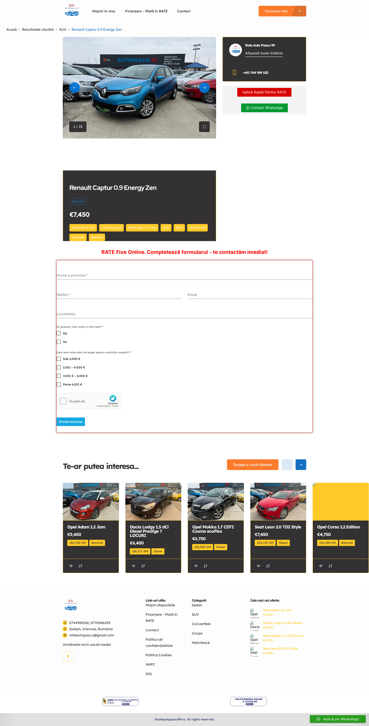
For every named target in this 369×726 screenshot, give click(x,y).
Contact (183, 11)
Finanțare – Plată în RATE (161, 617)
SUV (62, 29)
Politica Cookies (159, 655)
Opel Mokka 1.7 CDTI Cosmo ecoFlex (284, 635)
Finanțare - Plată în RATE (146, 11)
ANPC (150, 664)
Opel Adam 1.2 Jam (277, 610)
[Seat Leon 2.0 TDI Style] (255, 651)
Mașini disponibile (160, 605)
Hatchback (201, 642)
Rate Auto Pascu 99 (260, 45)
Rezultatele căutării (38, 29)
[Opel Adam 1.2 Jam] (255, 613)
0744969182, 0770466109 (89, 623)
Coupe (197, 633)
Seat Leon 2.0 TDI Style (280, 648)
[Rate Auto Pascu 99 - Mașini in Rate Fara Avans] (71, 11)
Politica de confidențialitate (159, 642)
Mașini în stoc (104, 11)
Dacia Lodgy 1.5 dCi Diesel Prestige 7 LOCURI (282, 622)
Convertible (201, 624)
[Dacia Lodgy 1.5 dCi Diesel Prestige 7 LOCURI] (255, 626)
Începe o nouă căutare (252, 465)
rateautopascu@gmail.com (91, 635)
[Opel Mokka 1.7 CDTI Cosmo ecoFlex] (255, 639)
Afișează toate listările (264, 53)
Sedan (197, 605)
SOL (149, 674)
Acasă (11, 29)
